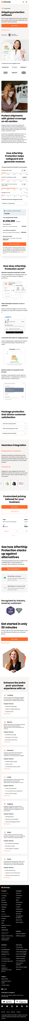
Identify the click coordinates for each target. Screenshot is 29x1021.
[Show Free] (13, 535)
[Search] (23, 2)
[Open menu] (26, 2)
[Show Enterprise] (16, 535)
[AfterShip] (6, 2)
